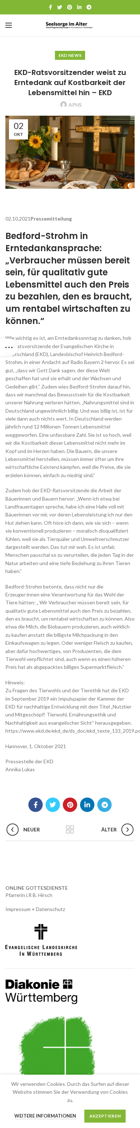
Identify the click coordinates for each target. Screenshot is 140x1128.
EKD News (70, 55)
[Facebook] (50, 7)
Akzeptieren (105, 1116)
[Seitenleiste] (9, 347)
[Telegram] (89, 7)
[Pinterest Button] (70, 7)
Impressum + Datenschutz (35, 909)
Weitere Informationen (45, 1116)
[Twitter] (60, 7)
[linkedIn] (79, 7)
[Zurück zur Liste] (70, 829)
